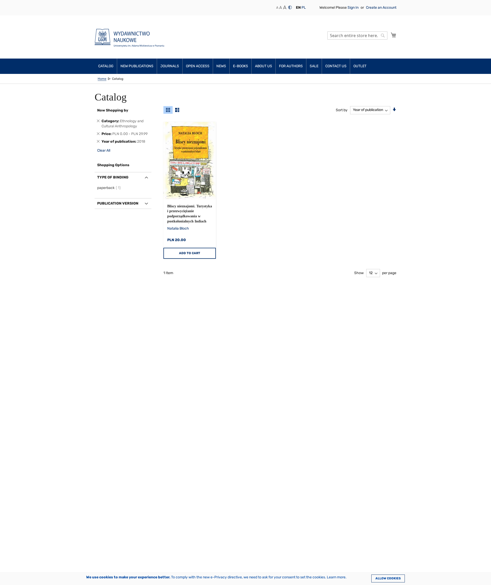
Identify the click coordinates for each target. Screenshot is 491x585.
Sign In (353, 7)
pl (304, 7)
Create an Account (381, 7)
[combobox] (357, 35)
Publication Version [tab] (117, 203)
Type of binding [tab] (112, 177)
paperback (109, 188)
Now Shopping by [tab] (112, 110)
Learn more (336, 577)
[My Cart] (393, 35)
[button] (298, 7)
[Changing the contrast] (290, 7)
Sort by (342, 110)
